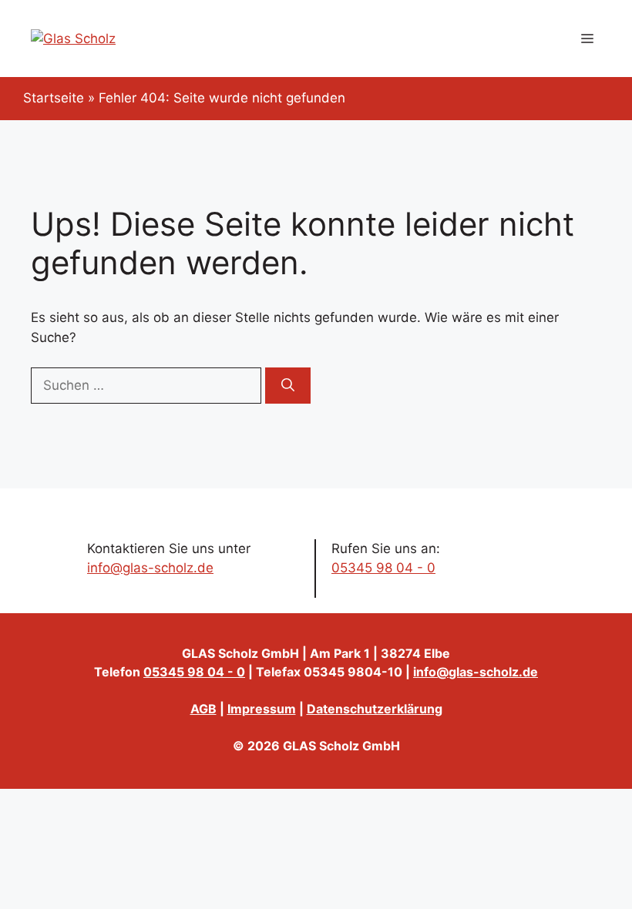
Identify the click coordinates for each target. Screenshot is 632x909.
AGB (203, 708)
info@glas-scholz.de (150, 567)
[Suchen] (288, 385)
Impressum (261, 708)
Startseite (53, 98)
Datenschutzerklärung (374, 708)
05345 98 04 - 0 (383, 567)
